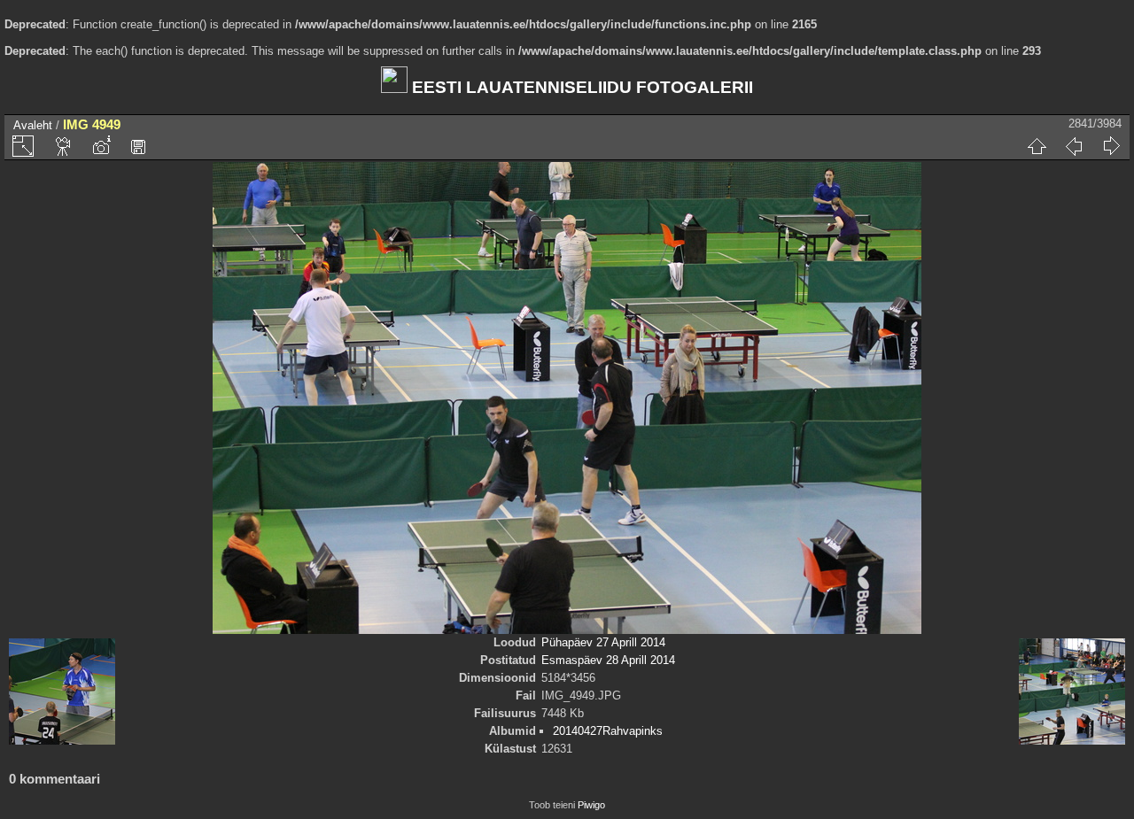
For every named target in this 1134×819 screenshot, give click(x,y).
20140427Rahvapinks (608, 731)
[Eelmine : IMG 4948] (1073, 146)
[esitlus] (63, 146)
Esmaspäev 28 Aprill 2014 (608, 660)
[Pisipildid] (1036, 146)
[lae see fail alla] (138, 146)
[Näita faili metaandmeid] (101, 146)
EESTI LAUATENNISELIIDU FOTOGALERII (580, 87)
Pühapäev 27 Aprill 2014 (603, 642)
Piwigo (591, 805)
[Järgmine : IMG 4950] (1111, 146)
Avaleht (32, 125)
